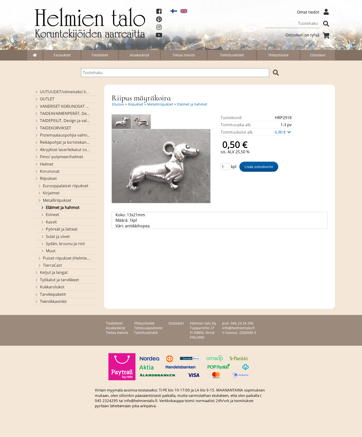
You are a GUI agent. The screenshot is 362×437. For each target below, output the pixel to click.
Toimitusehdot (232, 55)
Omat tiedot (308, 12)
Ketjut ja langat (54, 272)
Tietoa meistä (184, 55)
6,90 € (281, 132)
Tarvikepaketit (53, 294)
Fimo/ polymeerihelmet (61, 156)
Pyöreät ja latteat (62, 229)
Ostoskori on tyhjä (302, 35)
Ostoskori (318, 55)
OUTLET (47, 99)
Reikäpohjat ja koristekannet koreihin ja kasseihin (65, 142)
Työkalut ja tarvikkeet (59, 279)
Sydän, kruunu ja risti (65, 243)
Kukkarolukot (52, 287)
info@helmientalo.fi (238, 328)
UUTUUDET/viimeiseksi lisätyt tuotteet (65, 91)
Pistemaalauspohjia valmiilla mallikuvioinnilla (65, 135)
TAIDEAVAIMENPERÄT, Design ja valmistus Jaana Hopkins (65, 113)
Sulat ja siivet (58, 236)
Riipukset (48, 178)
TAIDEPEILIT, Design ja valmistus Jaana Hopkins (65, 120)
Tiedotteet (99, 55)
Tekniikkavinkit (53, 301)
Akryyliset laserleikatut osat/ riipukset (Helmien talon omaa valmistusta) (65, 149)
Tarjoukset (62, 55)
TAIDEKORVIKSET (55, 128)
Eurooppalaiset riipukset (65, 185)
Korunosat (50, 171)
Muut (51, 250)
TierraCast (52, 265)
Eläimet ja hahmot (63, 207)
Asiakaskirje (139, 55)
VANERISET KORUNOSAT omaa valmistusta (65, 106)
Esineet (52, 214)
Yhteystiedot (278, 55)
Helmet (46, 164)
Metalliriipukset (57, 200)
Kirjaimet (51, 193)
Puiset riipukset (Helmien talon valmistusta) (66, 258)
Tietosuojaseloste (148, 328)
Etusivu (118, 104)
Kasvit (51, 222)
